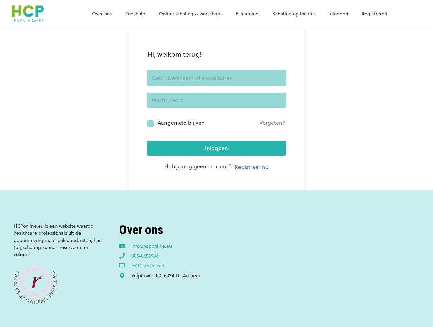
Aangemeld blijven (181, 122)
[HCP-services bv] (125, 266)
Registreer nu (252, 167)
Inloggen (216, 148)
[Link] (27, 13)
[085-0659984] (125, 256)
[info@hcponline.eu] (125, 246)
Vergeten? (272, 122)
